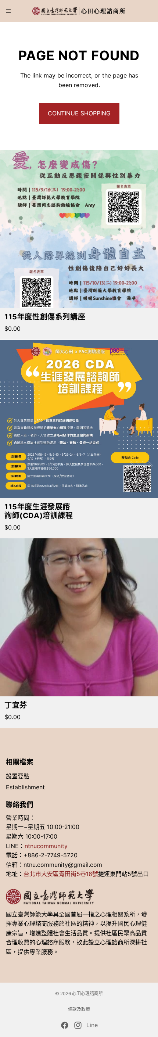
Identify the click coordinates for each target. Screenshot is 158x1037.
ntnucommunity (46, 846)
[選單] (8, 11)
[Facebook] (64, 1025)
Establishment (25, 787)
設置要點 (17, 776)
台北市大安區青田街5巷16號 (61, 874)
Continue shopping (79, 113)
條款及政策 (79, 1009)
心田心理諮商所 (87, 993)
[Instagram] (77, 1025)
